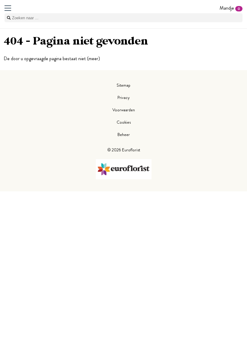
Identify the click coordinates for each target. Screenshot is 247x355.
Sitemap (123, 85)
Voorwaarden (123, 110)
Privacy (123, 97)
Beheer (123, 134)
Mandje (230, 8)
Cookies (124, 122)
